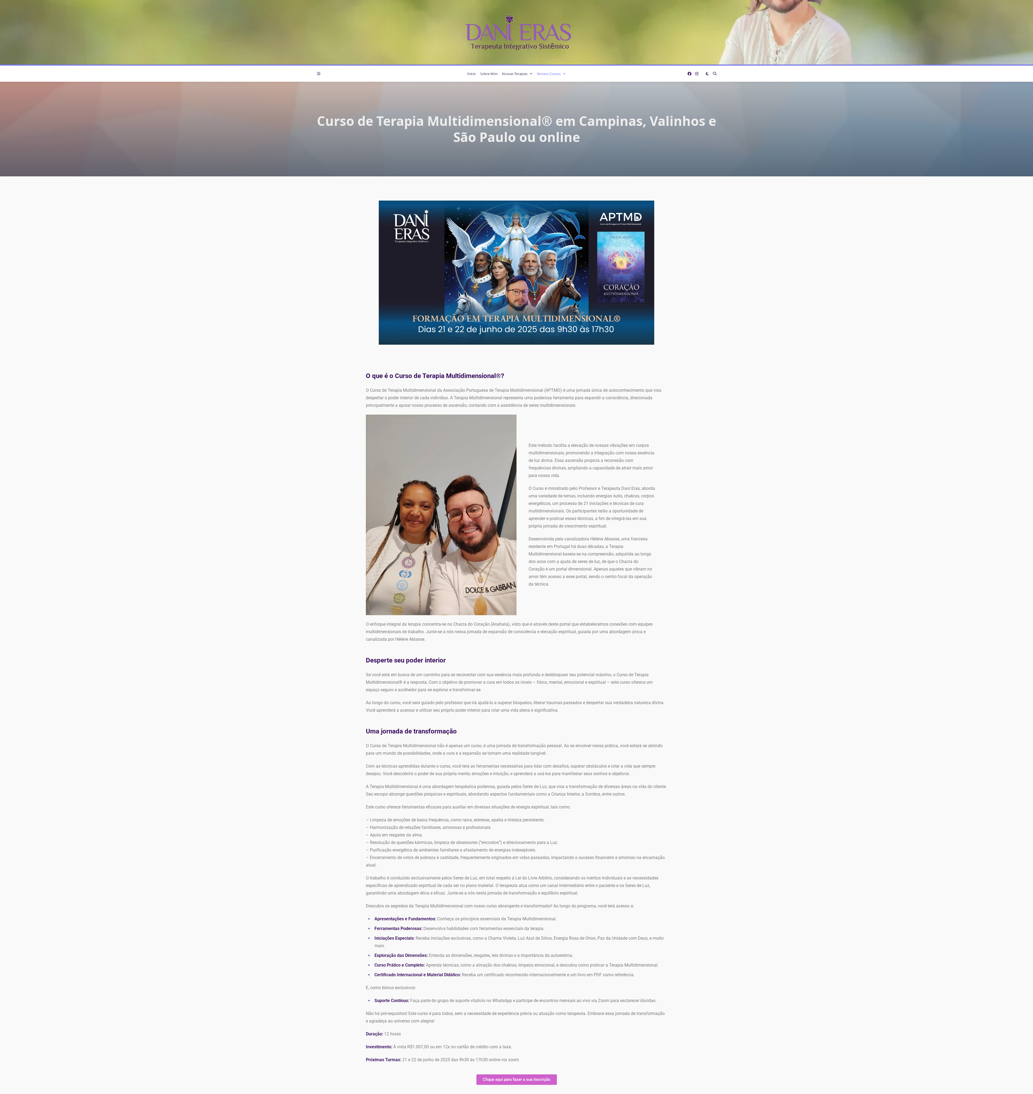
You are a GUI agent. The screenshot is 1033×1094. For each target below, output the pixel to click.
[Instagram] (696, 74)
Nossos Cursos (549, 73)
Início (471, 73)
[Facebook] (689, 74)
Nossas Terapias (515, 73)
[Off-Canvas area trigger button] (318, 73)
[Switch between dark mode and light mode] (707, 73)
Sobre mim (489, 73)
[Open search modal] (715, 73)
